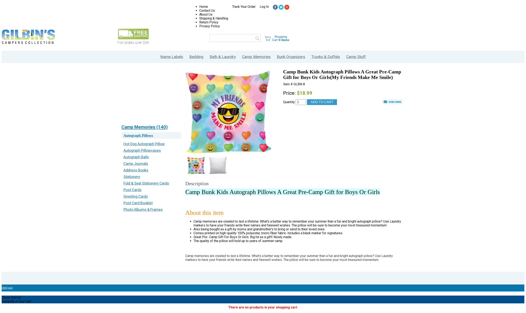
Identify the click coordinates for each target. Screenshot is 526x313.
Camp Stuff (356, 56)
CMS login (7, 288)
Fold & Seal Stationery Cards (146, 183)
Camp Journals (135, 163)
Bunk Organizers (291, 56)
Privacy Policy (209, 26)
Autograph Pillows (138, 135)
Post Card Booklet (138, 203)
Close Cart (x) (11, 297)
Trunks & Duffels (325, 56)
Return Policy (208, 22)
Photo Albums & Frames (143, 209)
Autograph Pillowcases (142, 150)
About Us (205, 14)
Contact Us (207, 11)
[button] (392, 102)
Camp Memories (256, 56)
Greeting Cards (135, 196)
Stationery (131, 177)
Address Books (135, 170)
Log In (264, 7)
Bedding (196, 56)
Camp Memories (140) (144, 127)
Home (203, 7)
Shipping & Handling (213, 18)
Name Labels (171, 56)
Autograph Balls (136, 157)
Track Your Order (244, 7)
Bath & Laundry (223, 56)
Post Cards (132, 190)
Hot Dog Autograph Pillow (144, 144)
